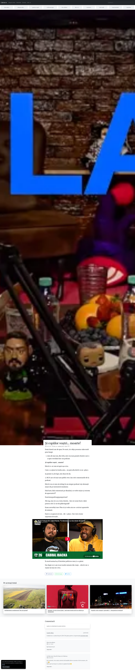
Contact (24, 2)
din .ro (29, 2)
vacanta (129, 7)
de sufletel (64, 7)
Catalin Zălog (50, 633)
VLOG (66, 446)
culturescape (50, 7)
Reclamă (18, 2)
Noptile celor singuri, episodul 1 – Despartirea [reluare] (107, 610)
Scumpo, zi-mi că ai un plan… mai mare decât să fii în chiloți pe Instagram (66, 611)
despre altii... (21, 7)
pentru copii (35, 7)
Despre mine (12, 2)
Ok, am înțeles (6, 667)
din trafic (101, 7)
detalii (3, 664)
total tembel (115, 7)
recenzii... (89, 7)
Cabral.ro (4, 2)
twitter (68, 574)
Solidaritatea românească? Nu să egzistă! (16, 610)
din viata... (7, 7)
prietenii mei (61, 446)
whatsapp (59, 574)
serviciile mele (84, 635)
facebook (49, 574)
